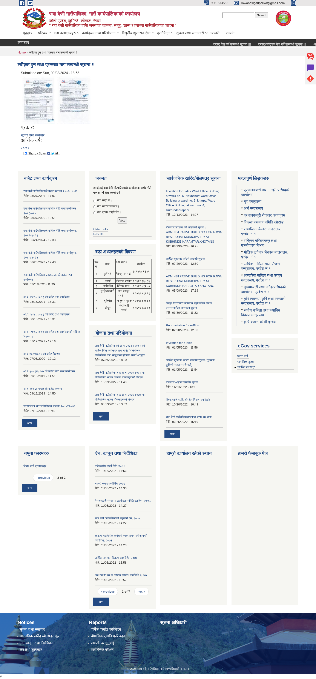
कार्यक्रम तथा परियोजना (98, 33)
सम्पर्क (230, 33)
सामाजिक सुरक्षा (245, 361)
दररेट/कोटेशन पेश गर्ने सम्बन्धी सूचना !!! (273, 44)
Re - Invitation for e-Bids (182, 325)
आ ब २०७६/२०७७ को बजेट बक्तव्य (42, 388)
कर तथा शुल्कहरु (31, 650)
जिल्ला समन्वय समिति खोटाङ (264, 222)
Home (22, 52)
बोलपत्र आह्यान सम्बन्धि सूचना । (183, 382)
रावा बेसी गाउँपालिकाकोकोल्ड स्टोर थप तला (189, 417)
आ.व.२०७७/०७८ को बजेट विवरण (41, 354)
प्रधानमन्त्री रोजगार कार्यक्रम (264, 215)
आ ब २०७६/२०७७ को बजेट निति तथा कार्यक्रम (49, 371)
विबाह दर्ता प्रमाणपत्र (34, 466)
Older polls (100, 229)
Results (98, 234)
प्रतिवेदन (163, 33)
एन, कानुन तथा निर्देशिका (36, 643)
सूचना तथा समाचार (32, 135)
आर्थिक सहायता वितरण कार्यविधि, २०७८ (116, 558)
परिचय (42, 33)
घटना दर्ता (242, 356)
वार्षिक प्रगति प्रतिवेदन (106, 629)
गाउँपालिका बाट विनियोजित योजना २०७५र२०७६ (49, 406)
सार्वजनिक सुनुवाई (102, 643)
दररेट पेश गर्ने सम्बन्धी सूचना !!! (223, 44)
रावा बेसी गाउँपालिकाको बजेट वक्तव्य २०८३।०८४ (50, 191)
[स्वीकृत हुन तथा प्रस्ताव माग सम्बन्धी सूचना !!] (38, 100)
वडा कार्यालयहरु (65, 33)
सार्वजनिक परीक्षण (102, 650)
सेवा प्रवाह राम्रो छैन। (109, 212)
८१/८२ (25, 148)
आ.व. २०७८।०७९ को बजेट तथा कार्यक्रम (46, 297)
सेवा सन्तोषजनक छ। (108, 206)
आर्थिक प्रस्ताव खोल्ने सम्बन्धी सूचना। (186, 259)
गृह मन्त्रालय (252, 201)
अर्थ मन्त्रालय (253, 208)
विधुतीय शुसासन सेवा (136, 33)
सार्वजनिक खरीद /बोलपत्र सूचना (41, 636)
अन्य (29, 423)
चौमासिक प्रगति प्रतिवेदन (108, 636)
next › (141, 591)
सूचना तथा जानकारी (190, 33)
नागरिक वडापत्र (246, 367)
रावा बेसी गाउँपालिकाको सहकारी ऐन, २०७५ (117, 518)
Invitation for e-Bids (179, 342)
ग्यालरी (214, 33)
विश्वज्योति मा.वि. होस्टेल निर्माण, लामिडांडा (188, 399)
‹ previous (43, 477)
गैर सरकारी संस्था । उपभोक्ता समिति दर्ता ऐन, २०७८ (123, 501)
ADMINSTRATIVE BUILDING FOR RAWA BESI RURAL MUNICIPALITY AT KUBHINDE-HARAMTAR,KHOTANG (193, 281)
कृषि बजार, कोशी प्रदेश (260, 322)
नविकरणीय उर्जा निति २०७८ (110, 466)
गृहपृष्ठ (27, 33)
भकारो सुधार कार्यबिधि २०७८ (110, 483)
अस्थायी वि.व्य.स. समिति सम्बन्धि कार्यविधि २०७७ (121, 575)
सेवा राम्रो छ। (104, 200)
